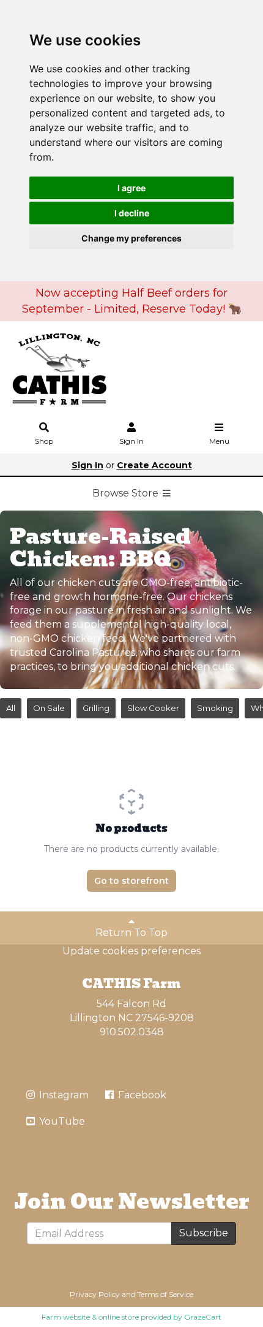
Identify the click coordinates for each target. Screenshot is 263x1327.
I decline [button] (131, 213)
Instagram (63, 1095)
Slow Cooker (153, 708)
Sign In (131, 441)
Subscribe (203, 1233)
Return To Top (131, 932)
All (10, 708)
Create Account (154, 465)
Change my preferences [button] (131, 238)
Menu (219, 441)
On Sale (49, 708)
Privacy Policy (95, 1294)
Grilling (96, 708)
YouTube (61, 1121)
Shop (44, 441)
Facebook (141, 1095)
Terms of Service (165, 1294)
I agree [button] (131, 188)
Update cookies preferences (131, 951)
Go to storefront (131, 880)
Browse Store (126, 493)
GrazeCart (202, 1316)
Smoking (215, 708)
